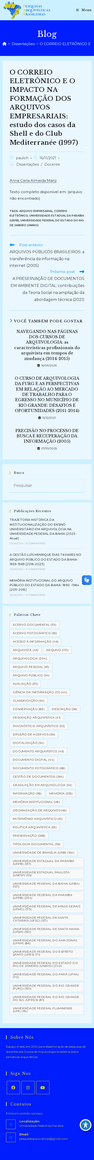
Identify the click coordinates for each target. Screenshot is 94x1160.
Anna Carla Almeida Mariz (33, 180)
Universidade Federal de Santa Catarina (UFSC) (40, 919)
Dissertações (27, 164)
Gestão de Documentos (38, 776)
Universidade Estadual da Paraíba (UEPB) (43, 862)
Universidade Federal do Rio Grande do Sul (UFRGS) (46, 998)
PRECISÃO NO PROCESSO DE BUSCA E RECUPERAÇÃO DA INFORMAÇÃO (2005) (47, 436)
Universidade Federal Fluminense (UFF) (42, 1009)
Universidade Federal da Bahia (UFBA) (46, 885)
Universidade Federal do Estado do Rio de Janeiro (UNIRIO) (45, 964)
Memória (61, 793)
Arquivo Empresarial (36, 211)
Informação (27, 793)
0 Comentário (35, 543)
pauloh (22, 158)
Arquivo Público (31, 675)
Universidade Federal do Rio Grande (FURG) (46, 987)
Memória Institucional (36, 802)
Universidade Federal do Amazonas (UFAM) (45, 941)
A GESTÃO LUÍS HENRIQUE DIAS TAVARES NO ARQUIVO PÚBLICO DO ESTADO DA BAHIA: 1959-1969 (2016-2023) (45, 559)
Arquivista (26, 650)
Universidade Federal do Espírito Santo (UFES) (43, 953)
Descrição (64, 709)
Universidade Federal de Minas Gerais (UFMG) (46, 907)
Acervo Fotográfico (35, 633)
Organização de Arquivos (40, 810)
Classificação (28, 700)
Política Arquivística (35, 827)
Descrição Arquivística (37, 717)
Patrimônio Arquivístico (37, 819)
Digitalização (28, 743)
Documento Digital (33, 759)
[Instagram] (28, 1087)
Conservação (28, 709)
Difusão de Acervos (34, 734)
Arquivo (57, 650)
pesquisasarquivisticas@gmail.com (43, 1138)
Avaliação (25, 683)
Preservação (29, 835)
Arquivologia (30, 658)
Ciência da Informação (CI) (40, 692)
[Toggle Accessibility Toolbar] (85, 1125)
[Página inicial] (4, 43)
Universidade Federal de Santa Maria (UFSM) (46, 930)
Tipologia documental (36, 844)
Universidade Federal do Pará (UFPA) (46, 975)
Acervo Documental (34, 624)
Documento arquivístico (38, 751)
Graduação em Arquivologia (42, 785)
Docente (52, 164)
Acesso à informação (36, 641)
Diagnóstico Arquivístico (39, 726)
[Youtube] (42, 1087)
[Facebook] (13, 1087)
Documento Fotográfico (39, 768)
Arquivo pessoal (31, 667)
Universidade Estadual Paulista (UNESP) (41, 873)
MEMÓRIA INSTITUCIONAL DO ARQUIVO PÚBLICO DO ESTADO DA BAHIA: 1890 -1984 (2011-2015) (44, 585)
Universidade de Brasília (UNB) (43, 852)
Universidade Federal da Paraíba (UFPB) (42, 896)
